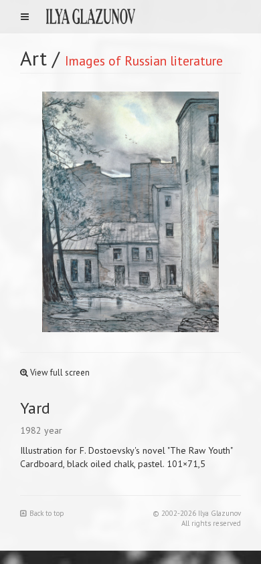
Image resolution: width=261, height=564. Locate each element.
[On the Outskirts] (185, 212)
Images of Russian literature (144, 60)
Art (33, 58)
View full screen (59, 372)
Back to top (46, 513)
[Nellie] (75, 212)
